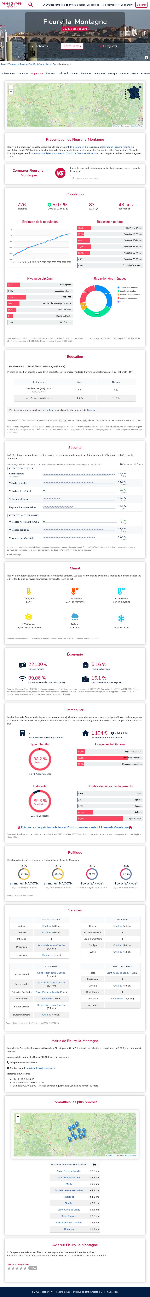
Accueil (4, 64)
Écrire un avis (72, 46)
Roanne (46, 955)
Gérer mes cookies (109, 1291)
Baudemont (117, 998)
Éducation (51, 73)
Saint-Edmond (68, 1216)
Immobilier (99, 73)
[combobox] (106, 178)
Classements (110, 4)
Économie (86, 73)
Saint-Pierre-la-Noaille (47, 992)
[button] (11, 87)
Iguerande (47, 998)
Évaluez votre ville (55, 4)
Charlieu (49, 410)
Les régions (93, 4)
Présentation (8, 73)
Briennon (69, 1229)
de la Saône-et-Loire (80, 147)
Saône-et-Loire (43, 64)
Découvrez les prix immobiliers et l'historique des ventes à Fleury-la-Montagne (74, 827)
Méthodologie (15, 554)
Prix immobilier (77, 4)
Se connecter (127, 4)
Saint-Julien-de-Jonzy (118, 973)
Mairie (135, 73)
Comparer (23, 73)
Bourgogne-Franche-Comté (22, 64)
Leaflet (116, 126)
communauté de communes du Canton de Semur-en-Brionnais (65, 153)
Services (124, 73)
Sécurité (63, 73)
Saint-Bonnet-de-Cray (68, 1177)
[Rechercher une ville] (31, 4)
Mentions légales (62, 1291)
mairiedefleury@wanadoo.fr (41, 1068)
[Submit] (73, 178)
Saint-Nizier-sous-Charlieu (51, 945)
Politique (112, 73)
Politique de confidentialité (85, 1291)
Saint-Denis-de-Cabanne (69, 1222)
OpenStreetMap (136, 126)
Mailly (69, 1184)
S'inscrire (141, 4)
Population (37, 73)
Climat (74, 73)
